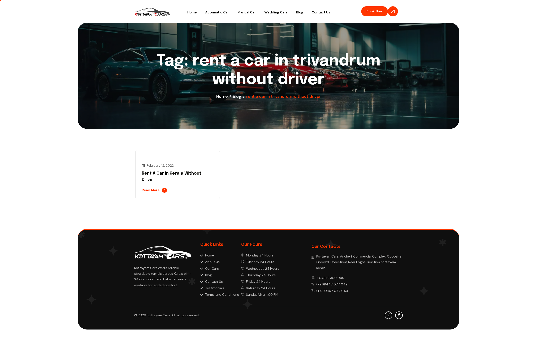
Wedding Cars (276, 12)
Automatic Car (217, 12)
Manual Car (246, 12)
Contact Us (321, 12)
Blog (299, 12)
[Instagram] (388, 315)
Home (192, 12)
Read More (151, 190)
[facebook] (399, 315)
